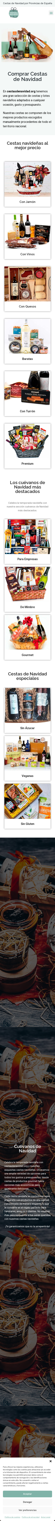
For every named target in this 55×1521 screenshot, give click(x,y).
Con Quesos (27, 306)
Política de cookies (12, 1517)
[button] (50, 1461)
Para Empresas (27, 559)
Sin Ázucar (27, 728)
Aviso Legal (45, 1517)
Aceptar (27, 1493)
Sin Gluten (27, 824)
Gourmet (27, 655)
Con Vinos (27, 254)
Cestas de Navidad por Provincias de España (27, 3)
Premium (27, 463)
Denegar (27, 1502)
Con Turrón (27, 411)
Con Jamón (27, 202)
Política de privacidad (30, 1517)
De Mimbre (27, 607)
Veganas (27, 776)
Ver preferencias (28, 1510)
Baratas (27, 359)
